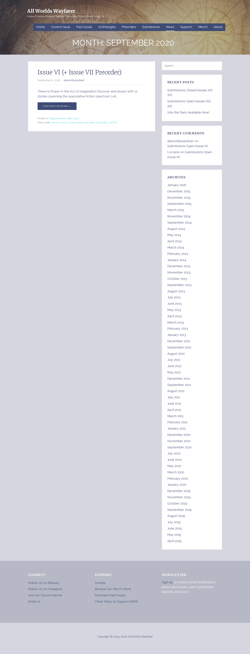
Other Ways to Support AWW (116, 601)
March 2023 (175, 322)
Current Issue (60, 27)
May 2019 (174, 534)
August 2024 (176, 229)
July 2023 (173, 297)
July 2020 (174, 453)
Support (186, 27)
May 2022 (174, 372)
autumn (55, 122)
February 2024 (177, 253)
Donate (100, 583)
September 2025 (179, 203)
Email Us (34, 601)
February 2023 (177, 328)
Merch (202, 27)
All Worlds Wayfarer (51, 11)
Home (40, 27)
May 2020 (174, 466)
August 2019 (176, 516)
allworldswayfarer (74, 80)
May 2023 (174, 310)
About (218, 27)
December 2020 (178, 435)
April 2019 (174, 541)
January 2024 (176, 260)
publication (102, 122)
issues (72, 122)
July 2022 (173, 360)
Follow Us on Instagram (45, 589)
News (170, 27)
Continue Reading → (57, 106)
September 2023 (179, 285)
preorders (89, 122)
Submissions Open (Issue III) (187, 146)
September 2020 (179, 447)
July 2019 (173, 522)
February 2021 (177, 422)
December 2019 (178, 491)
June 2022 (174, 366)
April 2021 (174, 410)
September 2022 (179, 347)
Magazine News (57, 118)
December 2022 (178, 341)
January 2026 (176, 185)
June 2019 (174, 528)
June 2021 (174, 403)
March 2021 (175, 416)
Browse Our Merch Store (113, 589)
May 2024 (174, 235)
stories (113, 122)
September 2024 (179, 222)
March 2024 (175, 247)
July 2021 (173, 397)
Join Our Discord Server (45, 595)
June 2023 (174, 303)
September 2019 (179, 509)
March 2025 (175, 210)
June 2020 (174, 459)
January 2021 (176, 428)
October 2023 (177, 278)
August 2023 (176, 291)
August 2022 (176, 353)
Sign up (167, 582)
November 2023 (178, 272)
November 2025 (178, 197)
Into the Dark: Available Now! (188, 112)
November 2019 (178, 497)
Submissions (151, 27)
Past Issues (84, 27)
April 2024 (174, 241)
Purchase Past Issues (110, 595)
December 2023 (178, 266)
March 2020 (175, 472)
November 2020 (179, 441)
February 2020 (177, 478)
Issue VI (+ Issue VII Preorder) (80, 72)
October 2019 (177, 503)
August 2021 (176, 391)
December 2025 (178, 191)
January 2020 (176, 484)
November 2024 (179, 216)
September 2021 (179, 385)
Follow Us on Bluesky (43, 583)
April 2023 (174, 316)
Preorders (129, 27)
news (80, 122)
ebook (64, 122)
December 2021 (178, 378)
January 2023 (176, 335)
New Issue (73, 118)
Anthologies (106, 27)
